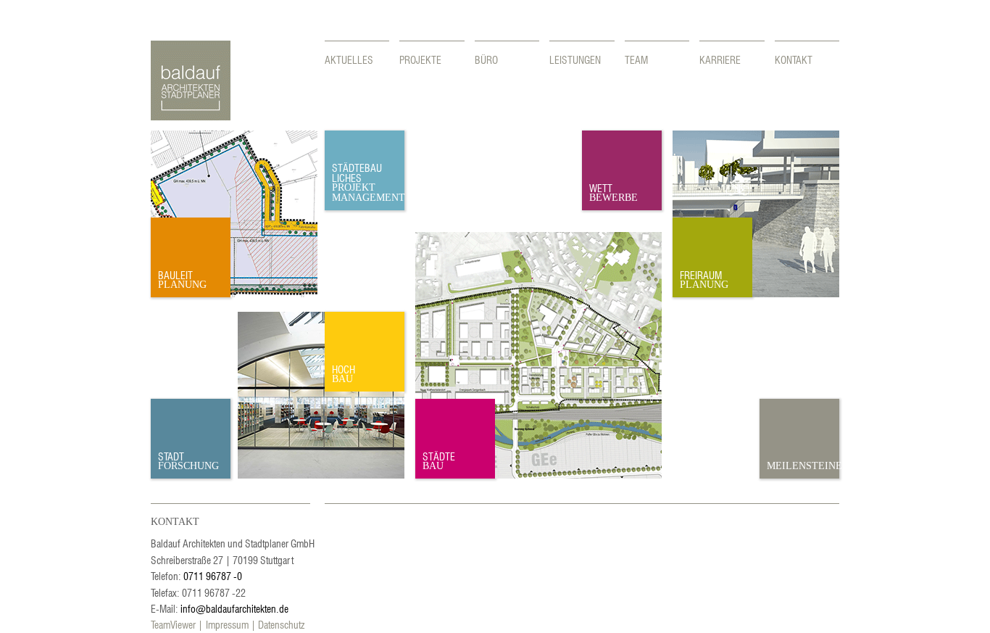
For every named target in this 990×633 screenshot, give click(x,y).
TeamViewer (173, 624)
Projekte (420, 59)
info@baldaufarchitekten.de (234, 608)
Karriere (720, 59)
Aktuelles (349, 59)
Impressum (227, 624)
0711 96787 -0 (212, 575)
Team (636, 59)
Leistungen (575, 59)
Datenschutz (281, 624)
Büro (486, 59)
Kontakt (793, 59)
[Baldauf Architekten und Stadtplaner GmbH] (190, 116)
